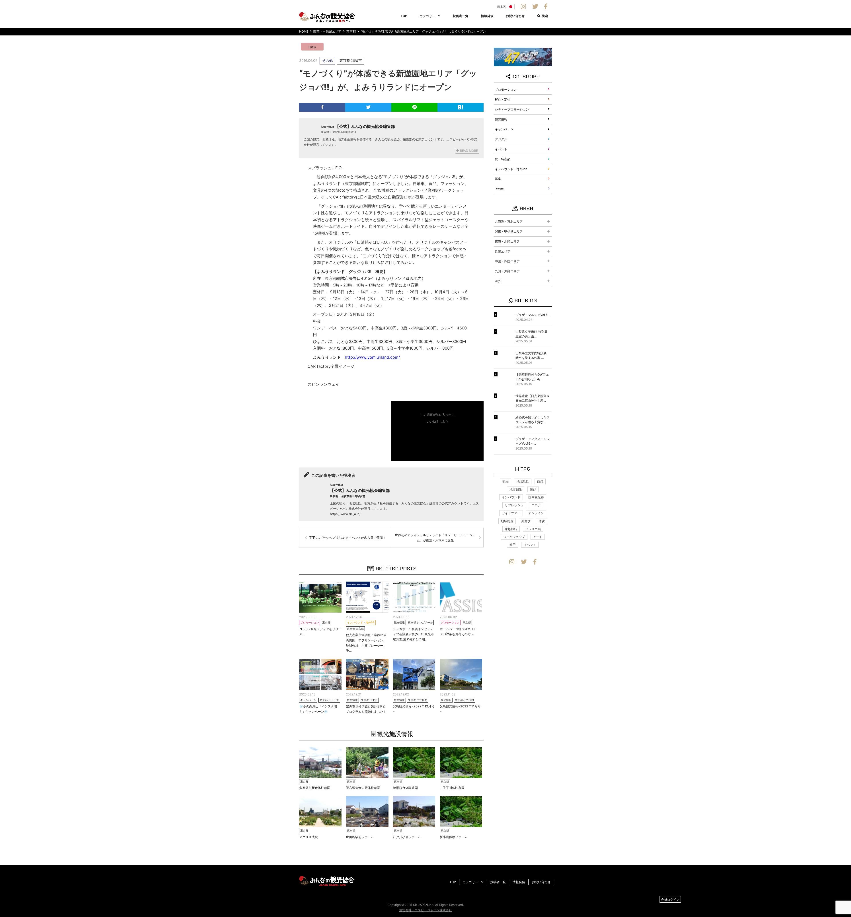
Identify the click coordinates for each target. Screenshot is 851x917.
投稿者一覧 (460, 16)
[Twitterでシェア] (368, 107)
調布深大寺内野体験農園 (363, 788)
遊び (533, 489)
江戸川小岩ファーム (407, 837)
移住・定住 (502, 99)
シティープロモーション (512, 109)
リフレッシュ (514, 505)
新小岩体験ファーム (454, 837)
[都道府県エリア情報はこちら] (523, 56)
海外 (498, 281)
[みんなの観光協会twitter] (535, 7)
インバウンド (511, 497)
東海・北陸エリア (507, 241)
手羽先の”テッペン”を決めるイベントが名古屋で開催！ (347, 537)
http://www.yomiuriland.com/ (372, 357)
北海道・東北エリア (509, 221)
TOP (404, 16)
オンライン (536, 513)
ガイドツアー (511, 513)
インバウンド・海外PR (511, 169)
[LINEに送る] (414, 107)
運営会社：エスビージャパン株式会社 (425, 910)
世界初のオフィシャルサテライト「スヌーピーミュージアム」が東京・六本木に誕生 (435, 537)
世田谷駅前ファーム (360, 837)
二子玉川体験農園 (452, 788)
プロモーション (506, 89)
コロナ (536, 505)
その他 (327, 60)
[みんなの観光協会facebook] (545, 7)
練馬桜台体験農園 (405, 788)
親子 (512, 545)
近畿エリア (502, 251)
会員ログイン (670, 899)
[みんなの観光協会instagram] (523, 7)
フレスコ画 (533, 529)
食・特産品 (502, 159)
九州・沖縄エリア (507, 271)
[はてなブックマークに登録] (460, 107)
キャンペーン (504, 129)
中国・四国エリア (507, 261)
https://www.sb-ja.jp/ (345, 514)
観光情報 (501, 119)
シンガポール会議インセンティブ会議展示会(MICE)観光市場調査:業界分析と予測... (413, 634)
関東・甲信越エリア (509, 231)
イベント (501, 149)
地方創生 (515, 489)
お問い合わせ (515, 16)
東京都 (345, 60)
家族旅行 (511, 529)
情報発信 (487, 16)
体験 (542, 521)
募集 (498, 179)
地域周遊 (507, 521)
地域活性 (523, 481)
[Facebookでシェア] (322, 107)
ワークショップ (514, 537)
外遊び (526, 521)
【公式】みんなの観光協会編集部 (365, 126)
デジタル (501, 139)
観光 (505, 481)
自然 (540, 481)
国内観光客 (536, 497)
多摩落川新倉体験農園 (314, 788)
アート (537, 537)
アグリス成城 (308, 837)
